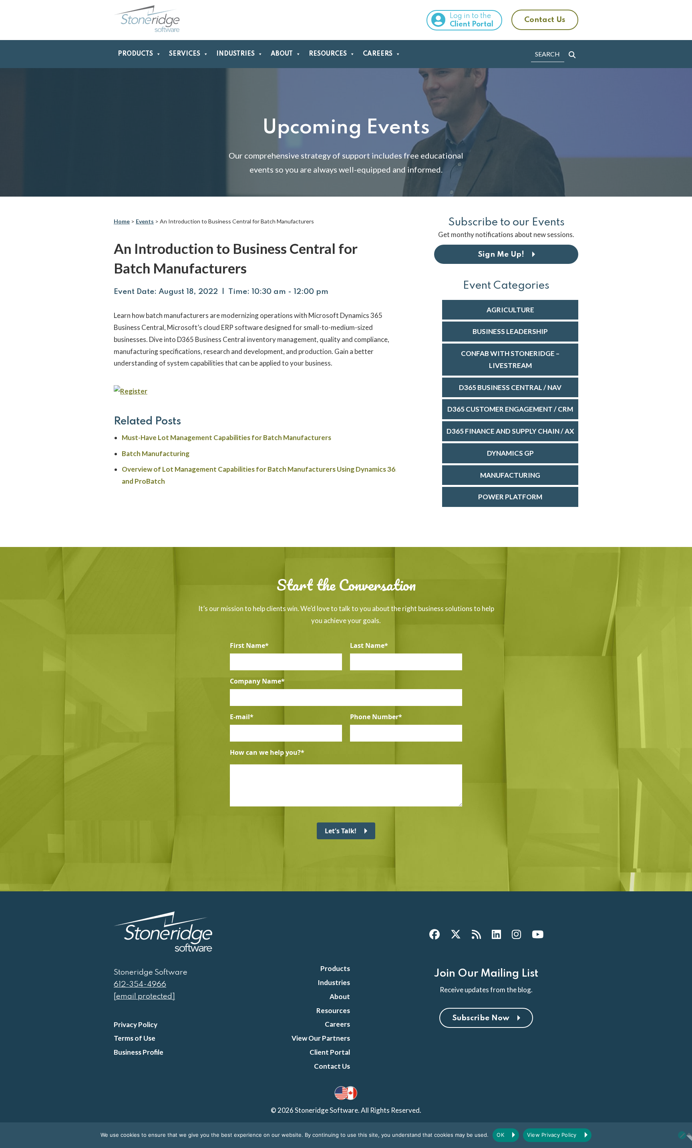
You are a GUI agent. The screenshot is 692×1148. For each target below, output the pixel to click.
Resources (328, 54)
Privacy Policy (135, 1024)
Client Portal (330, 1052)
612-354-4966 (140, 984)
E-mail (240, 716)
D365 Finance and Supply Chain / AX (510, 431)
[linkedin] (496, 934)
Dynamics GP (510, 453)
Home (122, 221)
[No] (682, 1135)
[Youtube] (537, 934)
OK (500, 1135)
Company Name (255, 681)
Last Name (367, 645)
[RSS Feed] (476, 934)
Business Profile (138, 1052)
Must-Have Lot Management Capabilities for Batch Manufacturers (226, 437)
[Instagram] (516, 934)
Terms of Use (134, 1038)
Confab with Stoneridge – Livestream (510, 359)
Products (135, 54)
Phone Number (374, 716)
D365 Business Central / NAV (510, 387)
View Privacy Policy (552, 1135)
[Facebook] (434, 934)
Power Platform (510, 497)
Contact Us (544, 20)
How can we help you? (265, 752)
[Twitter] (456, 934)
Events (145, 221)
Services (184, 54)
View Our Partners (321, 1038)
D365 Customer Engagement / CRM (510, 409)
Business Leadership (510, 331)
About (282, 54)
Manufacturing (510, 475)
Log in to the (471, 20)
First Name (247, 645)
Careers (377, 54)
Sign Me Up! (501, 254)
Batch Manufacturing (155, 453)
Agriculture (510, 310)
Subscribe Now (480, 1018)
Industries (235, 54)
